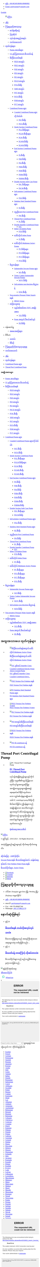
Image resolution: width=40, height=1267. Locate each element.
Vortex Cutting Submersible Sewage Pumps (24, 277)
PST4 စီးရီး (18, 97)
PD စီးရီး (22, 323)
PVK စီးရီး (18, 85)
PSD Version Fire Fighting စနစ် (21, 685)
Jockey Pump (18, 868)
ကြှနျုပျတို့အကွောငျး (13, 26)
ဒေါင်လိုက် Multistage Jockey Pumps (23, 566)
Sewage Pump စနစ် (8, 860)
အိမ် (6, 23)
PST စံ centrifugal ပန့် (17, 747)
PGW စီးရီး (23, 138)
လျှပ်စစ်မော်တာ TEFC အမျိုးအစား (23, 622)
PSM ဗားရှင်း (19, 100)
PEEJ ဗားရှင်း (19, 65)
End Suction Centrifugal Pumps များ (23, 478)
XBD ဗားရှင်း (19, 89)
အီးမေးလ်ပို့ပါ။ (6, 973)
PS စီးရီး (22, 155)
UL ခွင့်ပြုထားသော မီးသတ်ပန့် (21, 54)
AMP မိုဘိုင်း (15, 856)
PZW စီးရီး (23, 292)
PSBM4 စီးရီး (24, 178)
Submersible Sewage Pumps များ (26, 268)
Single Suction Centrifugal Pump (25, 127)
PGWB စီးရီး (23, 141)
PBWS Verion (19, 301)
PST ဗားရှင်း (18, 93)
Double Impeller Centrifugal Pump (26, 225)
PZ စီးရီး (22, 208)
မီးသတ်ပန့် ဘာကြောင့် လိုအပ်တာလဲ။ (21, 953)
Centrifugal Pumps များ (18, 108)
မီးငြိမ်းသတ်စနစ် (16, 58)
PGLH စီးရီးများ (25, 134)
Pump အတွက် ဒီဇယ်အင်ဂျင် (24, 319)
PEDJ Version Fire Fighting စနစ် (21, 737)
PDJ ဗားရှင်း (18, 73)
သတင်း (13, 339)
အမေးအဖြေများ (16, 331)
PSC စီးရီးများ (24, 184)
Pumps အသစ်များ (16, 50)
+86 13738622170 (19, 908)
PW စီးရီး (22, 216)
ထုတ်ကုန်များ (10, 46)
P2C (20, 227)
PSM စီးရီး (22, 171)
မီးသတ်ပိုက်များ (7, 868)
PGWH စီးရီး (23, 145)
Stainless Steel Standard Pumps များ (22, 527)
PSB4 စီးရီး (23, 167)
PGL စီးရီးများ (24, 130)
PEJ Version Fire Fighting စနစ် (21, 716)
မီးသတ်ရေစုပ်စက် (23, 860)
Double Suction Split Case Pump (25, 182)
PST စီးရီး (22, 120)
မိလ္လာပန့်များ (14, 265)
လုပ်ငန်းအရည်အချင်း (18, 38)
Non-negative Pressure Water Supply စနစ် (20, 613)
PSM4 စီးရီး (23, 175)
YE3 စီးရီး (22, 315)
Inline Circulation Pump (22, 229)
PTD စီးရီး (22, 231)
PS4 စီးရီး (22, 163)
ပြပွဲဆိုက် (13, 34)
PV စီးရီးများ (23, 249)
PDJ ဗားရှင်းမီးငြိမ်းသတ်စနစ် (21, 726)
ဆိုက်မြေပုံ (5, 856)
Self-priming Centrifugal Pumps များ (23, 519)
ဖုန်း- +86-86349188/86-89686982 (17, 3)
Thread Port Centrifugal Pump (24, 219)
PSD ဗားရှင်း (19, 69)
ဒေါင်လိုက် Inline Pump (22, 235)
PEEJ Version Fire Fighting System (22, 708)
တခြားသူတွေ (15, 304)
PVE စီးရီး (22, 261)
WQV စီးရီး (23, 280)
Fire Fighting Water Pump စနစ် (18, 864)
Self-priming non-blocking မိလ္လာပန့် (22, 605)
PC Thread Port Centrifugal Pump (18, 770)
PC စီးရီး (22, 222)
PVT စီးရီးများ (24, 257)
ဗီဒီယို (12, 343)
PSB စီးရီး (22, 159)
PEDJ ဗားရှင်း (19, 62)
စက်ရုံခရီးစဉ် (15, 30)
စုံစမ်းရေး (13, 829)
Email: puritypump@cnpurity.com (17, 7)
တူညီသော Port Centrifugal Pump (26, 212)
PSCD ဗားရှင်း (19, 81)
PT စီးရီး (22, 239)
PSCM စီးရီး (23, 188)
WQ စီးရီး (22, 272)
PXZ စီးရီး (22, 198)
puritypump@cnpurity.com (20, 903)
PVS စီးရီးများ (24, 253)
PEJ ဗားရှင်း (18, 77)
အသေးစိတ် (21, 829)
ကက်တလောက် (16, 42)
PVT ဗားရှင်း (19, 104)
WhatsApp (9, 977)
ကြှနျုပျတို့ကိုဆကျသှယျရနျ (16, 347)
